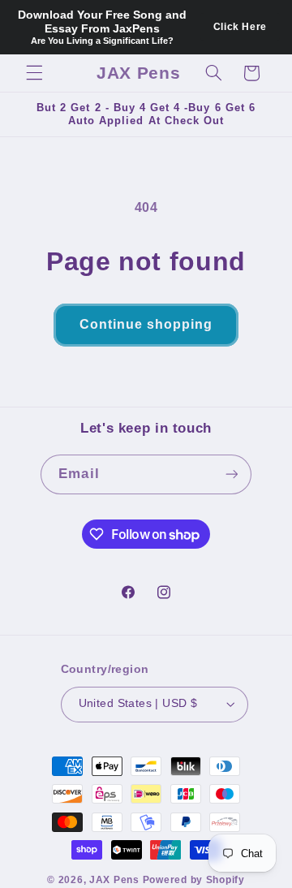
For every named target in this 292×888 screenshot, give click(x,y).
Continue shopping (146, 324)
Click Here (240, 26)
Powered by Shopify (194, 880)
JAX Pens (114, 880)
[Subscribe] (231, 474)
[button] (34, 73)
